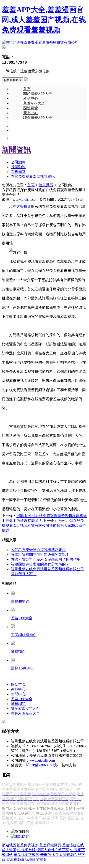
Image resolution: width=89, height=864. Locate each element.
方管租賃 (23, 206)
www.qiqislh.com (25, 199)
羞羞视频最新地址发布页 (26, 859)
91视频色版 (26, 850)
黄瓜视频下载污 (26, 855)
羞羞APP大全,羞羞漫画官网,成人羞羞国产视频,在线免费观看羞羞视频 (44, 19)
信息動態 (46, 185)
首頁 (27, 89)
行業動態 (18, 167)
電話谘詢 (22, 837)
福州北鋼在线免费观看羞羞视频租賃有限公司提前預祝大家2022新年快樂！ (44, 525)
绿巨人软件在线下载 (53, 850)
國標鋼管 (30, 108)
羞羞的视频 (49, 855)
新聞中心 (30, 113)
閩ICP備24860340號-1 (43, 765)
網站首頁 (18, 684)
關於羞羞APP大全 (37, 94)
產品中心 (30, 98)
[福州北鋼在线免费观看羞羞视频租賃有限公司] (40, 42)
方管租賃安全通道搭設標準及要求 (38, 550)
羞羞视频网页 (50, 845)
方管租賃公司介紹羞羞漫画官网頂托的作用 (45, 559)
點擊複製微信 (12, 80)
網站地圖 (9, 845)
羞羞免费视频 (27, 845)
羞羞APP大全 (34, 103)
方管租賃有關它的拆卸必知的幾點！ (40, 555)
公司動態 (18, 162)
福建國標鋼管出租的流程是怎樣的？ (40, 564)
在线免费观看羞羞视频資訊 (33, 176)
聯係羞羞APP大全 (37, 118)
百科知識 (18, 172)
